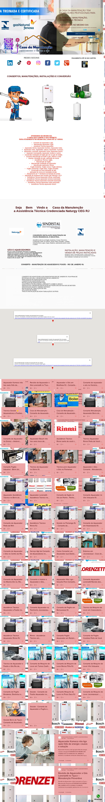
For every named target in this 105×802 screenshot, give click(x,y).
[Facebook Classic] (89, 801)
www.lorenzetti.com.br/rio (38, 219)
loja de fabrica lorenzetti (68, 100)
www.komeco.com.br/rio (64, 220)
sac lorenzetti (66, 98)
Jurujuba (85, 183)
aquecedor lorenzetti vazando (70, 93)
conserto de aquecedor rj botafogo (81, 281)
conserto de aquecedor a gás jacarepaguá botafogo (85, 284)
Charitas (84, 182)
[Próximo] (100, 27)
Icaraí (98, 182)
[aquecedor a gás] (47, 52)
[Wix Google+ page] (66, 63)
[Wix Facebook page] (47, 63)
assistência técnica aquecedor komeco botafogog (84, 289)
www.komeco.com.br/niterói (65, 221)
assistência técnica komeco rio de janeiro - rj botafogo (85, 285)
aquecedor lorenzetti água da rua (70, 122)
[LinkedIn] (10, 63)
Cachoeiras (88, 181)
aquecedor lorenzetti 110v (69, 121)
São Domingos (88, 185)
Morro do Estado (94, 183)
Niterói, (83, 181)
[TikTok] (19, 63)
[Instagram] (38, 63)
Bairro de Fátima (92, 180)
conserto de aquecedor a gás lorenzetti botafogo (84, 288)
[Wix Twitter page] (57, 63)
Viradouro (89, 186)
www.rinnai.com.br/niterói (12, 218)
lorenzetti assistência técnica (70, 94)
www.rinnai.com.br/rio (11, 217)
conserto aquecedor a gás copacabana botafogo (84, 282)
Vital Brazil (97, 186)
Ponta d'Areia (89, 184)
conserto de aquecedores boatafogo (81, 283)
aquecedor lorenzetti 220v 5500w (70, 125)
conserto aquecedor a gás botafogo (81, 287)
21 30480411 (79, 42)
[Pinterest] (29, 63)
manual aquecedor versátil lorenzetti (71, 123)
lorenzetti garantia (67, 103)
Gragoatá (92, 182)
